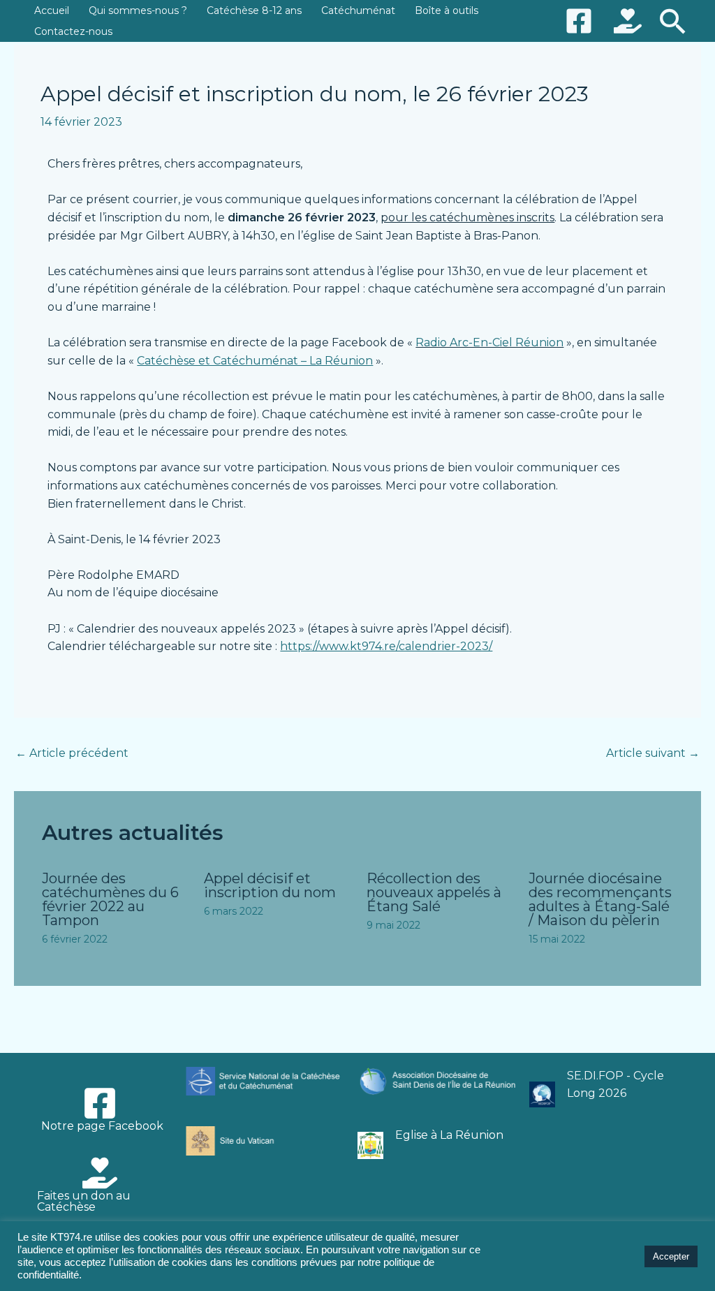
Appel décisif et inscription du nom (270, 885)
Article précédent (71, 753)
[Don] (628, 21)
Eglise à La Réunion (449, 1135)
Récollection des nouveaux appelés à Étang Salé (434, 892)
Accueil (51, 10)
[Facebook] (579, 21)
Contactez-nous (73, 31)
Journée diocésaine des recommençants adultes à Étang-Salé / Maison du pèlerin (600, 899)
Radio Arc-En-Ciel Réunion (489, 342)
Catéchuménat (358, 10)
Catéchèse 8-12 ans (254, 10)
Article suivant (653, 753)
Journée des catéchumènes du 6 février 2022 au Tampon (110, 899)
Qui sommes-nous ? (138, 10)
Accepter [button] (671, 1256)
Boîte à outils (446, 10)
